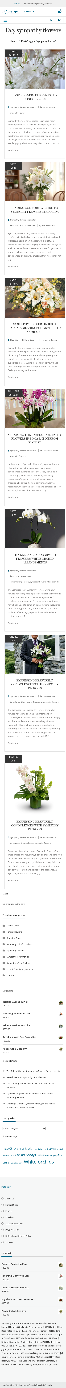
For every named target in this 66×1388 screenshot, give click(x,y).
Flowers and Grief (50, 450)
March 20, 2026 (13, 53)
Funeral (40, 1155)
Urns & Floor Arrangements (20, 969)
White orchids (39, 1162)
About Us (9, 1198)
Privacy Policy (12, 1229)
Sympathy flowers (15, 950)
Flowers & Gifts (49, 837)
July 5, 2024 (13, 513)
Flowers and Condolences (23, 225)
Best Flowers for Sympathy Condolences (34, 97)
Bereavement (49, 696)
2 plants (17, 1148)
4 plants (41, 1149)
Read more (13, 150)
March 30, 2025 (13, 282)
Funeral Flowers (14, 931)
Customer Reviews (14, 1223)
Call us (17, 3)
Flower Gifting (49, 107)
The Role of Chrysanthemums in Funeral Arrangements (33, 1071)
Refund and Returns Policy (18, 1236)
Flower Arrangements (19, 582)
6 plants (58, 1149)
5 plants (50, 1149)
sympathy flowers (17, 113)
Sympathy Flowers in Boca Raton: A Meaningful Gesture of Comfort (34, 328)
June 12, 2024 (13, 638)
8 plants (11, 1155)
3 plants (31, 1148)
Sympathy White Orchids (18, 963)
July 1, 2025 (13, 165)
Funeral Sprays (51, 1155)
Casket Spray (13, 925)
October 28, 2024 (13, 392)
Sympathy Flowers (21, 11)
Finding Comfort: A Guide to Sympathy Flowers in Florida (35, 210)
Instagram (6, 1186)
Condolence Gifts (17, 702)
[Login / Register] (59, 20)
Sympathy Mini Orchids (18, 956)
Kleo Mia (14, 340)
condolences (28, 843)
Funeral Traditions (34, 702)
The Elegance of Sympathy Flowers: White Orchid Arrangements (35, 558)
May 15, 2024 (13, 758)
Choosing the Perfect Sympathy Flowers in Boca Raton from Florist (34, 438)
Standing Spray (14, 938)
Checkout (10, 1217)
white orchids (53, 582)
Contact (9, 1242)
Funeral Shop (11, 1204)
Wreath (10, 975)
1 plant (6, 1148)
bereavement (16, 843)
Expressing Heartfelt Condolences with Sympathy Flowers (34, 684)
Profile (8, 1211)
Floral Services (31, 340)
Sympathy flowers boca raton (23, 107)
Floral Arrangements (21, 576)
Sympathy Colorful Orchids (20, 944)
